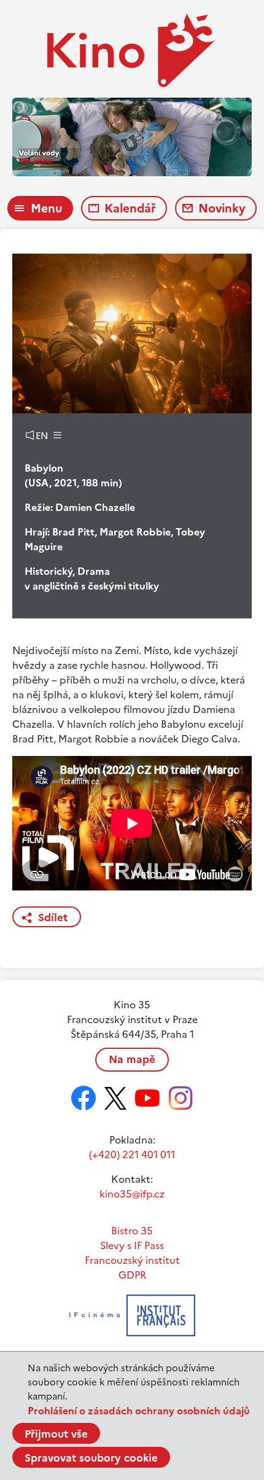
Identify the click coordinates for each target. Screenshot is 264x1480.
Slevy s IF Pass (132, 1245)
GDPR (132, 1275)
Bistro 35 (132, 1230)
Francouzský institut (132, 1260)
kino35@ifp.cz (132, 1193)
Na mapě (132, 1059)
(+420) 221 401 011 (132, 1154)
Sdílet (53, 917)
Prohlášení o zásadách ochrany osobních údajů (139, 1410)
